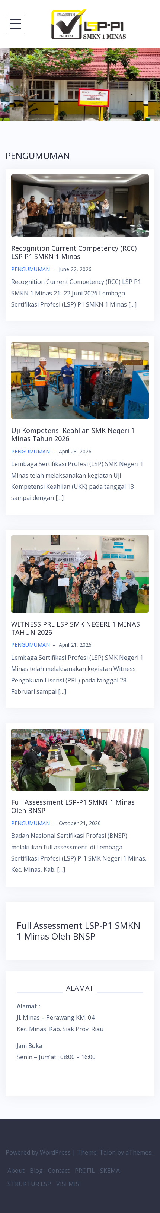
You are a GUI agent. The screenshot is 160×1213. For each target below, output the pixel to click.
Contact (59, 1170)
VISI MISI (68, 1184)
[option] (80, 84)
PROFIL (85, 1170)
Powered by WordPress (38, 1152)
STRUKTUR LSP (29, 1184)
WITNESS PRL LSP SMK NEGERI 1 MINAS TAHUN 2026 (75, 628)
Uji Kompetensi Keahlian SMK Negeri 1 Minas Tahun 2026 (73, 434)
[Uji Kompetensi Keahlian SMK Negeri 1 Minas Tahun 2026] (80, 380)
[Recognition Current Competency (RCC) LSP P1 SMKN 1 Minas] (80, 205)
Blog (36, 1170)
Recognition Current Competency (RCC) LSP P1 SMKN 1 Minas (74, 252)
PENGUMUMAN (30, 269)
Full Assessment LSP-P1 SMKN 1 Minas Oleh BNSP (73, 806)
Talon (107, 1152)
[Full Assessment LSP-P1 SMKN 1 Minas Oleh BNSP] (80, 759)
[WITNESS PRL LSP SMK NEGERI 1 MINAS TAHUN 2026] (80, 573)
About (16, 1170)
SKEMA (110, 1170)
